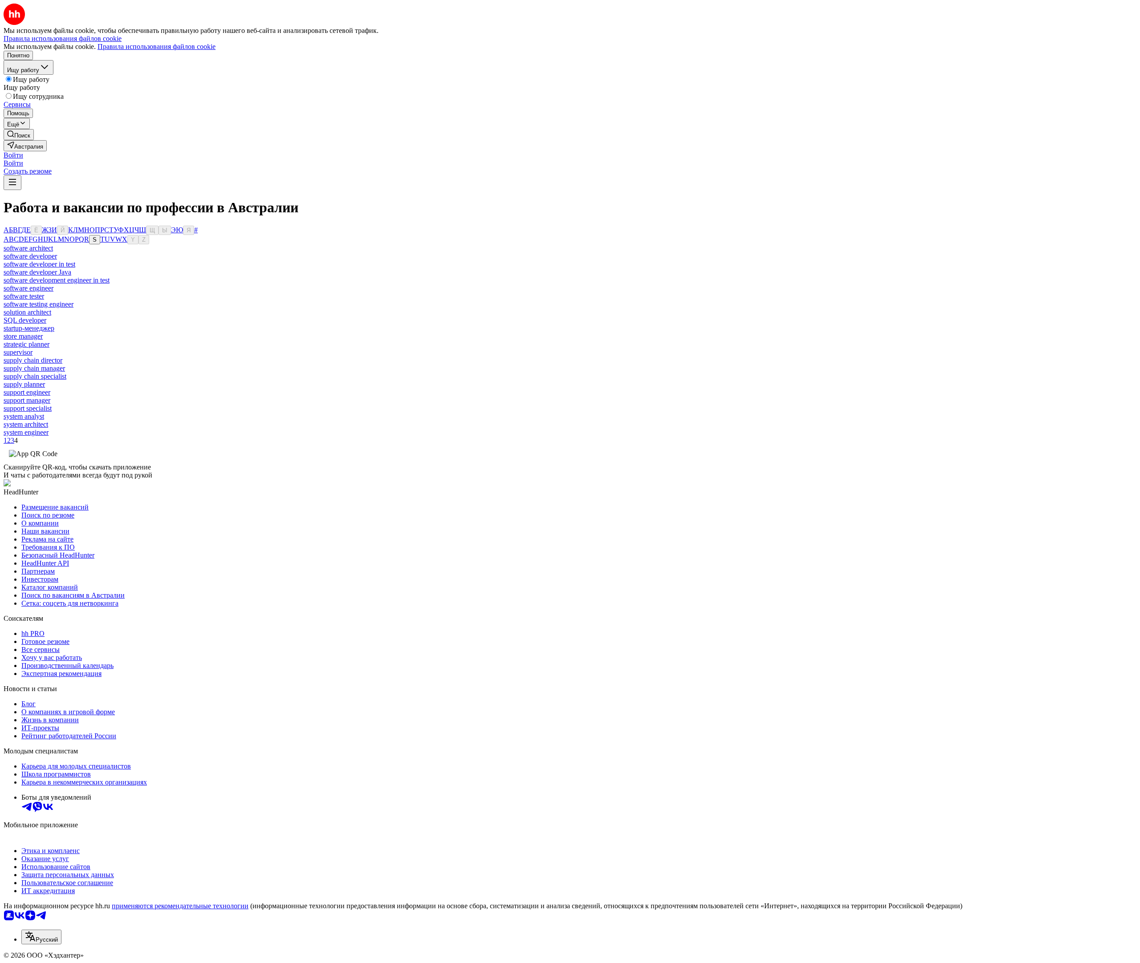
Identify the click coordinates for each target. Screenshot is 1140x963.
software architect (28, 248)
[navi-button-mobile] (12, 182)
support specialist (28, 408)
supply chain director (33, 360)
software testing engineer (38, 304)
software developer (30, 256)
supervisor (18, 352)
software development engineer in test (57, 280)
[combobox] (41, 937)
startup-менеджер (29, 328)
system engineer (26, 432)
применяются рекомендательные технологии (180, 906)
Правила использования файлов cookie (157, 46)
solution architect (27, 312)
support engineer (27, 392)
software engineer (28, 288)
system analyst (24, 416)
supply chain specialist (35, 376)
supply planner (24, 384)
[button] (13, 155)
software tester (24, 296)
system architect (26, 424)
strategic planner (26, 344)
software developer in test (39, 264)
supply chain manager (34, 368)
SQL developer (25, 320)
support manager (27, 400)
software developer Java (37, 272)
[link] (19, 134)
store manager (23, 336)
